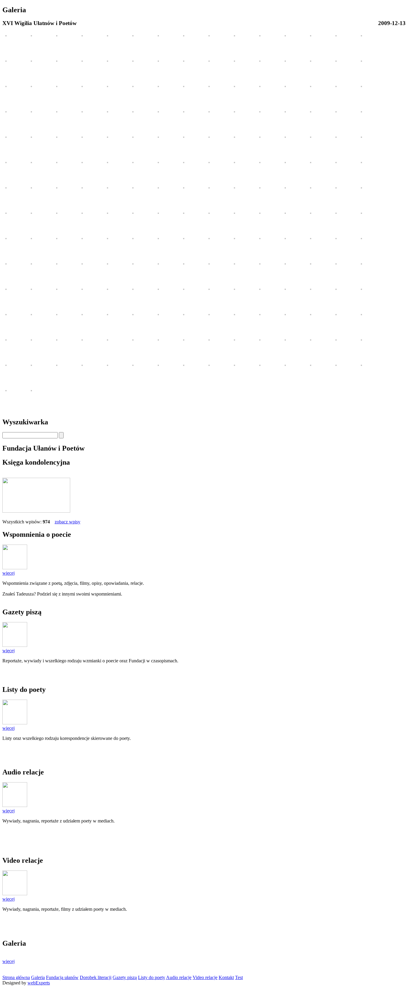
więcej (8, 573)
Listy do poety (151, 977)
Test (239, 977)
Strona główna (16, 977)
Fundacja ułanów (62, 977)
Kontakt (226, 977)
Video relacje (205, 977)
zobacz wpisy (67, 521)
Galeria (38, 977)
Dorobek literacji (95, 977)
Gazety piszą (125, 977)
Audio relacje (178, 977)
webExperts (38, 982)
